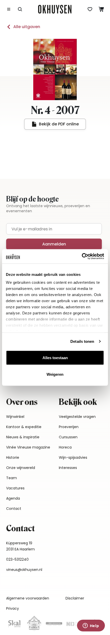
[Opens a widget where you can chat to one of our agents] (91, 626)
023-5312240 (17, 559)
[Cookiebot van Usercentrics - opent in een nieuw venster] (81, 256)
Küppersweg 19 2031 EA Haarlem (20, 546)
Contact (13, 508)
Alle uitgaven (26, 27)
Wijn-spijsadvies (73, 457)
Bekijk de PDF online (59, 124)
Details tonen (82, 341)
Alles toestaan (55, 357)
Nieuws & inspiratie (22, 437)
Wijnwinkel (15, 416)
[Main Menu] (8, 9)
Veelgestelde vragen (77, 416)
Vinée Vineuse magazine (28, 447)
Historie (12, 457)
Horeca (65, 447)
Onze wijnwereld (20, 467)
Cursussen (68, 437)
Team (11, 477)
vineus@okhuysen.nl (24, 569)
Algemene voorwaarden (27, 598)
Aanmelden (54, 244)
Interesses (68, 467)
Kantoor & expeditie (23, 426)
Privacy (12, 608)
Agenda (13, 498)
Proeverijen (69, 426)
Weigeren (55, 374)
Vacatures (15, 488)
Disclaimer (74, 598)
